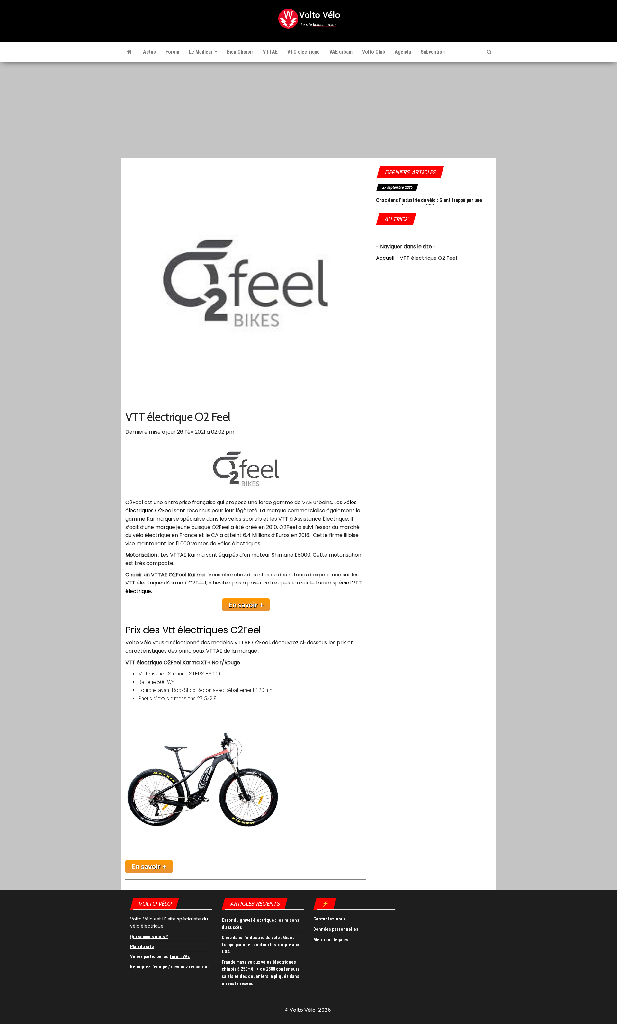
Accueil (385, 258)
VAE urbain (341, 52)
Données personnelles (335, 929)
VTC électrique (303, 52)
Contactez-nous (329, 918)
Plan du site (142, 946)
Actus (149, 52)
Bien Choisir (240, 52)
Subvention (433, 52)
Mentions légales (330, 939)
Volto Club (373, 52)
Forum (172, 52)
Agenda (403, 52)
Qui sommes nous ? (149, 936)
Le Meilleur (201, 52)
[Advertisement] (308, 110)
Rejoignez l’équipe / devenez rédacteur (169, 966)
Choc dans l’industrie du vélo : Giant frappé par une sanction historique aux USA (429, 203)
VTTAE (270, 52)
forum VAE (180, 956)
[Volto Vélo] (129, 52)
